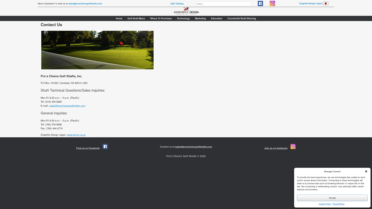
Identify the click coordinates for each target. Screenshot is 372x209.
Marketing (200, 18)
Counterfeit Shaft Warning (241, 18)
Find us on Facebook (88, 148)
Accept (332, 197)
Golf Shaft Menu (136, 18)
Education (216, 18)
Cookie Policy (325, 203)
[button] (366, 171)
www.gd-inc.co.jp (76, 134)
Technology (183, 18)
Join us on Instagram (276, 148)
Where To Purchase (161, 18)
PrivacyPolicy (338, 203)
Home (119, 18)
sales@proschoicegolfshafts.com (85, 3)
